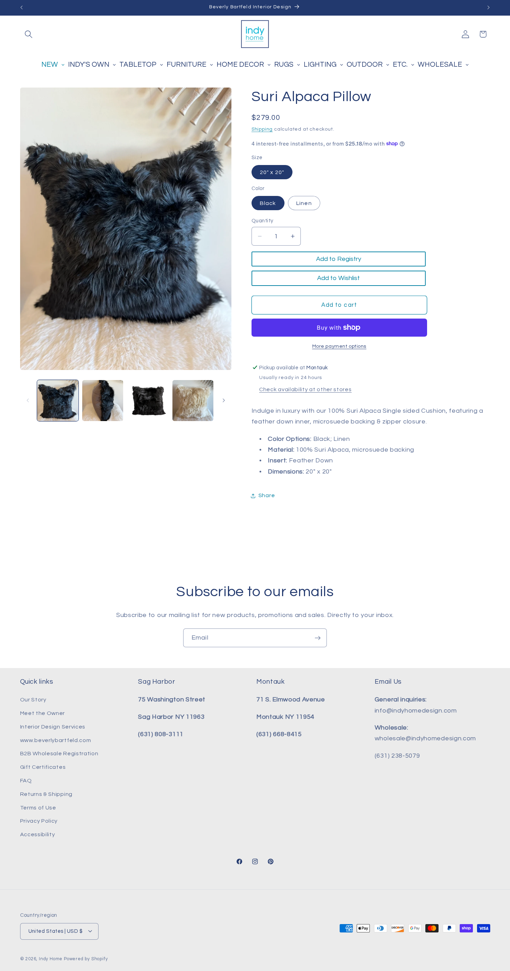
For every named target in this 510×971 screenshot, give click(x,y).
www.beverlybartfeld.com (55, 740)
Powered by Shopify (86, 959)
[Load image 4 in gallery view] (192, 400)
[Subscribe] (317, 637)
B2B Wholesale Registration (59, 754)
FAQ (26, 780)
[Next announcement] (488, 7)
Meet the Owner (42, 713)
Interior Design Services (53, 727)
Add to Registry (338, 259)
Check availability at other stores (305, 389)
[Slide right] (223, 400)
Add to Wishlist (338, 278)
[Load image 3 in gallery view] (147, 400)
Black (268, 203)
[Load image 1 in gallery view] (57, 400)
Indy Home (50, 959)
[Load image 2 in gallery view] (102, 400)
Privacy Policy (39, 821)
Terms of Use (38, 807)
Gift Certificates (43, 767)
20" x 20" (272, 172)
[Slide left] (27, 400)
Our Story (33, 700)
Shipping (262, 128)
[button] (29, 34)
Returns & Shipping (46, 794)
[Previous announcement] (21, 7)
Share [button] (266, 495)
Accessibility (37, 834)
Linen (304, 203)
